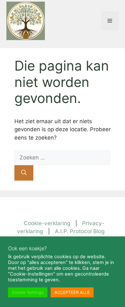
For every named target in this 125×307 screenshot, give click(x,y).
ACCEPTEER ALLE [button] (72, 292)
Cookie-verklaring (47, 223)
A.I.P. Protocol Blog (80, 231)
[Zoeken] (23, 173)
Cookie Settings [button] (28, 292)
